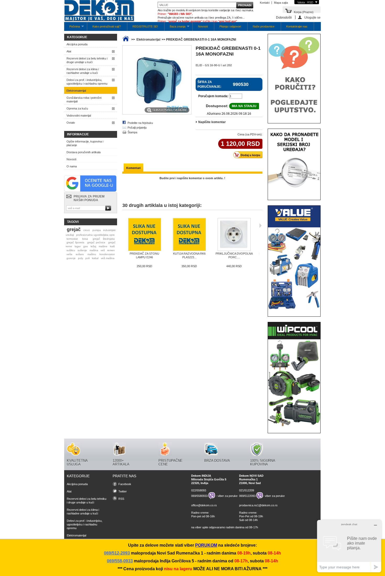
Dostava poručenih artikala (84, 152)
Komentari (133, 167)
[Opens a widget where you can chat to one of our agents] (349, 546)
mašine (103, 246)
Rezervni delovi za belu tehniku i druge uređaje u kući (87, 60)
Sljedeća (260, 225)
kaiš (112, 246)
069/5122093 (247, 495)
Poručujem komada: (213, 96)
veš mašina (107, 258)
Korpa (304, 11)
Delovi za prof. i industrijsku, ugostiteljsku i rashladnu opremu (87, 81)
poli (87, 258)
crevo (86, 230)
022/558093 (198, 490)
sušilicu (71, 250)
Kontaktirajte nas (296, 26)
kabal (95, 258)
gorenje (71, 258)
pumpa (96, 230)
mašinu (91, 254)
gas (85, 246)
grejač (74, 229)
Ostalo (71, 122)
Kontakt (265, 2)
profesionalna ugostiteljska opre (95, 234)
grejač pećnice (96, 242)
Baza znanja (174, 28)
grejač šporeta (75, 242)
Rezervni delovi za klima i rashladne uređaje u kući (83, 71)
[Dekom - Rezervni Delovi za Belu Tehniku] (99, 11)
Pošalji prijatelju (137, 127)
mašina (94, 250)
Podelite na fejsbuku (140, 122)
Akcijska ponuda (77, 44)
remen (111, 250)
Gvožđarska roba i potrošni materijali (84, 99)
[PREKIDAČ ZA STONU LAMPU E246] (144, 235)
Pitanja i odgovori (230, 26)
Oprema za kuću (77, 108)
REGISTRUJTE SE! (145, 26)
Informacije (78, 134)
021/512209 (246, 490)
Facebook (124, 484)
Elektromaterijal (76, 90)
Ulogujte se (312, 17)
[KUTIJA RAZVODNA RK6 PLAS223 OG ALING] (189, 235)
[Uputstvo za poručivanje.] (294, 116)
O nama (72, 166)
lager (78, 246)
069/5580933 (199, 495)
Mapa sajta (281, 2)
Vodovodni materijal (79, 115)
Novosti (203, 26)
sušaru (80, 254)
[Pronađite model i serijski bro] (294, 192)
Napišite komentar (212, 122)
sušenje (82, 250)
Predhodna (123, 225)
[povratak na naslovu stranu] (125, 39)
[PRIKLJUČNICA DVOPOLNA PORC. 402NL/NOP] (234, 235)
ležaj (93, 246)
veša (69, 254)
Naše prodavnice (263, 26)
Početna (72, 28)
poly (80, 258)
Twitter (122, 491)
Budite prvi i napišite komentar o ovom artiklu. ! (192, 178)
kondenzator (107, 254)
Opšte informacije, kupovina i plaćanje (85, 143)
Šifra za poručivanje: (209, 84)
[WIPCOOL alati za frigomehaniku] (294, 425)
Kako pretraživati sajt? (106, 26)
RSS (121, 498)
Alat (69, 51)
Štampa (132, 132)
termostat (72, 238)
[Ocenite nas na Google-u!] (90, 190)
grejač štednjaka (104, 238)
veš (103, 250)
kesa (85, 238)
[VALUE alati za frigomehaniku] (294, 309)
